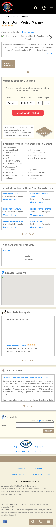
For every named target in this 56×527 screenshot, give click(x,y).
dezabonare (47, 421)
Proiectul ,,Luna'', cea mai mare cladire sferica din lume (25, 377)
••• (3, 16)
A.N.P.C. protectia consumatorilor (28, 451)
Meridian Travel (10, 6)
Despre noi (21, 469)
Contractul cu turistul (41, 474)
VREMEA (39, 447)
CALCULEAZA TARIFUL (28, 113)
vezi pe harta (29, 32)
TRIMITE (48, 431)
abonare (34, 421)
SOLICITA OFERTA (44, 131)
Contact (38, 469)
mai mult (46, 53)
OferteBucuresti (8, 64)
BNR (15, 447)
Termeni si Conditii (16, 474)
